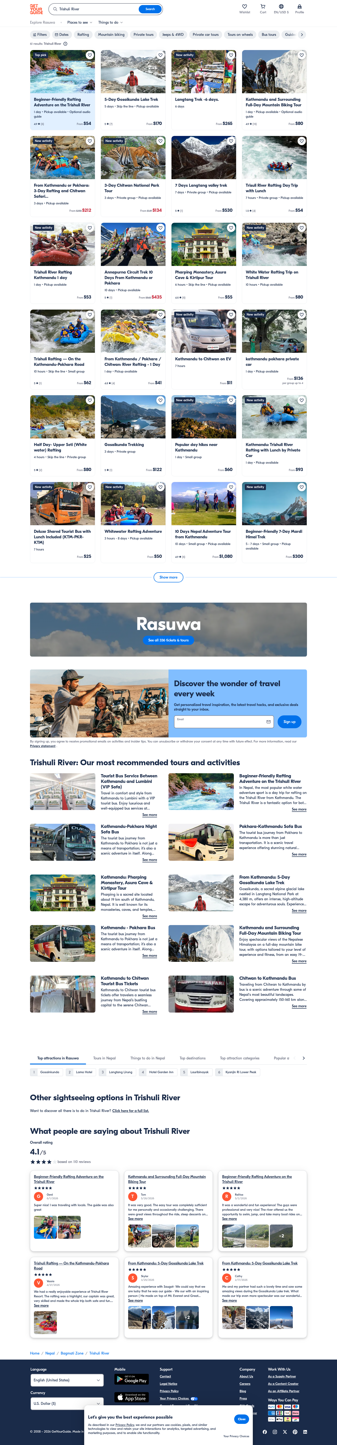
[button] (62, 90)
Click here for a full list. (130, 1111)
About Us (246, 1376)
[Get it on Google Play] (131, 1380)
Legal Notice (168, 1384)
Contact (165, 1376)
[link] (62, 90)
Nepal (50, 1353)
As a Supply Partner (282, 1376)
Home (34, 1353)
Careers (245, 1384)
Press (243, 1398)
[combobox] (93, 9)
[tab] (58, 1058)
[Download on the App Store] (131, 1397)
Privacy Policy (169, 1391)
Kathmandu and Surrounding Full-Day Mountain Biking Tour (167, 1179)
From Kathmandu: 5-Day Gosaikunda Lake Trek (166, 1263)
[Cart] (263, 6)
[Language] (281, 6)
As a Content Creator (283, 1384)
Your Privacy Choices (175, 1398)
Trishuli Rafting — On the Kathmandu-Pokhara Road (71, 1265)
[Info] (65, 44)
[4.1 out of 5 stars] (44, 1162)
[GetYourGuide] (36, 9)
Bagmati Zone (72, 1353)
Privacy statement (42, 746)
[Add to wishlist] (90, 55)
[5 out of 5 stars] (74, 1188)
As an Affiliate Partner (283, 1391)
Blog (243, 1391)
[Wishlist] (244, 6)
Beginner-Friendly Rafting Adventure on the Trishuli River (69, 1179)
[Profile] (299, 6)
